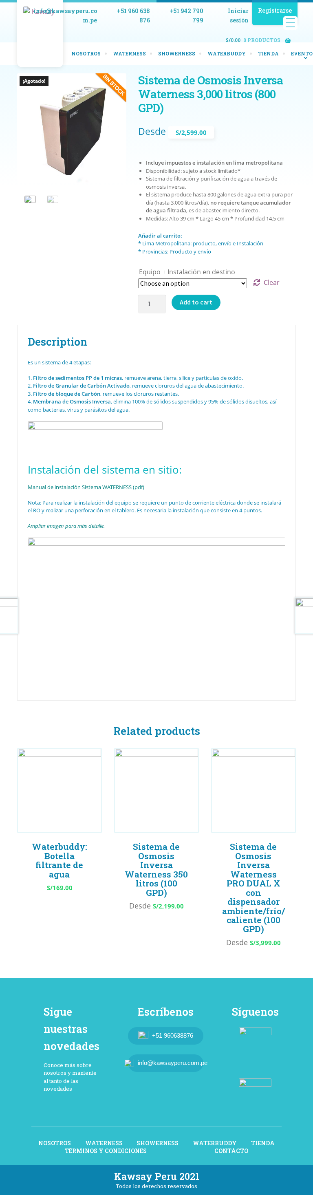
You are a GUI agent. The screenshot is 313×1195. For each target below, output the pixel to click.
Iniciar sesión (238, 15)
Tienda (268, 53)
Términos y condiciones (106, 1151)
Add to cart (196, 302)
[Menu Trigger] (290, 23)
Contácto (231, 1151)
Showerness (176, 53)
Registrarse (275, 10)
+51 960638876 (172, 1035)
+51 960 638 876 (133, 15)
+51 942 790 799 (186, 15)
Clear (272, 282)
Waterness (129, 53)
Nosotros (86, 53)
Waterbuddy (226, 53)
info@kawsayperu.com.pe (65, 15)
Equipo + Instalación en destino (187, 271)
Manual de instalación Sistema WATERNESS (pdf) (86, 487)
